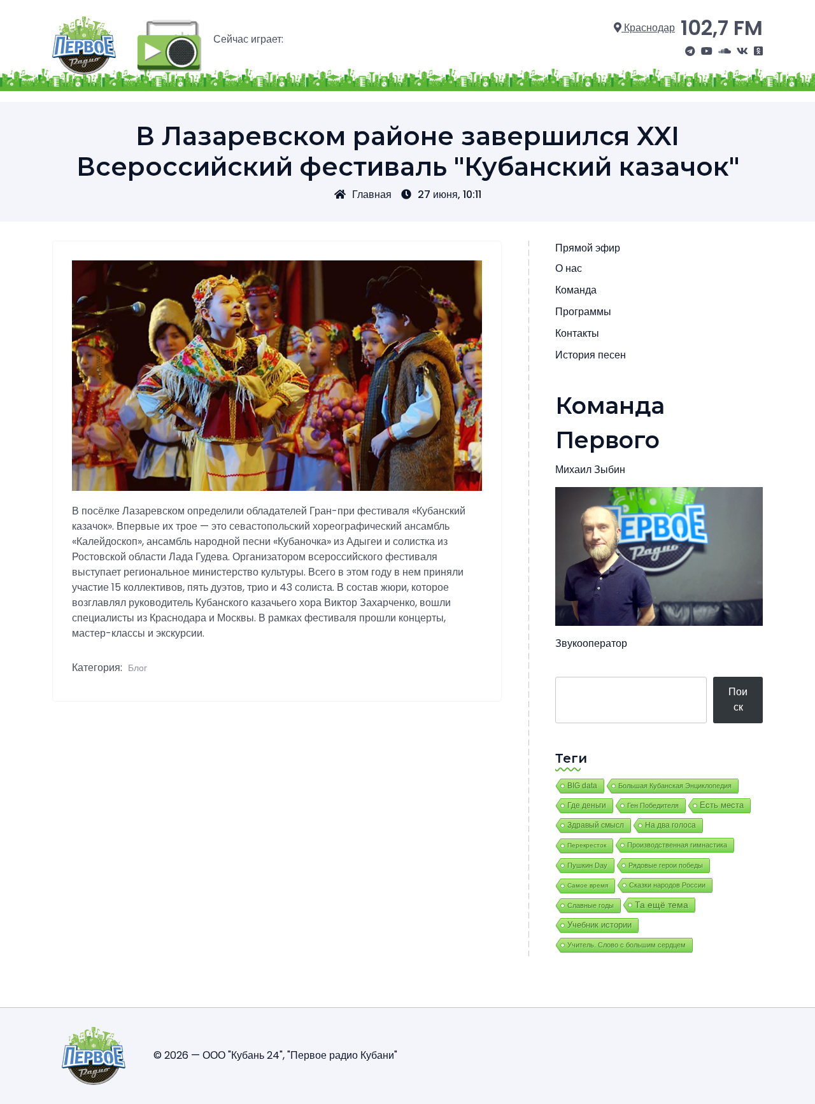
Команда (576, 290)
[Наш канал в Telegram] (690, 51)
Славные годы (590, 905)
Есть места (722, 805)
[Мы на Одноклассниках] (758, 51)
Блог (137, 668)
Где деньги (586, 805)
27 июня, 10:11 (449, 194)
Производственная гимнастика (677, 845)
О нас (568, 268)
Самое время (587, 885)
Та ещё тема (661, 905)
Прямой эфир (587, 248)
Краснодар (648, 27)
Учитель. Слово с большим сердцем (626, 945)
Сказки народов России (667, 885)
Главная (372, 194)
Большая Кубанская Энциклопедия (675, 785)
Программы (583, 311)
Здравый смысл (595, 825)
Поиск (738, 699)
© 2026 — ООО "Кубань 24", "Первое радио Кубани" (275, 1055)
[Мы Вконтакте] (742, 51)
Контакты (577, 333)
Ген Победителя (653, 805)
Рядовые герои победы (665, 865)
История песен (590, 355)
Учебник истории (599, 925)
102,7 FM (722, 27)
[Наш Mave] (724, 51)
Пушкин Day (587, 865)
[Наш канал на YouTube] (706, 51)
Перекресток (586, 845)
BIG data (582, 785)
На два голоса (670, 825)
